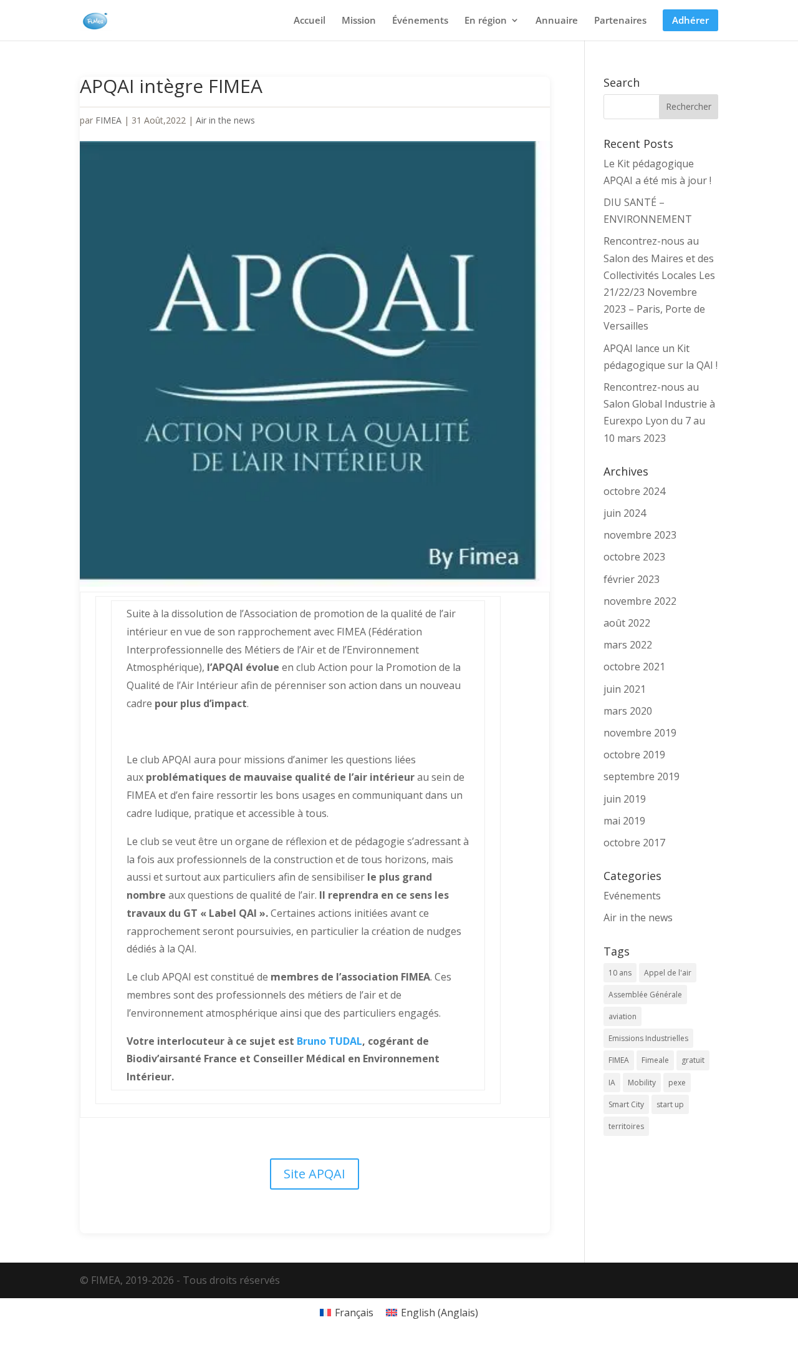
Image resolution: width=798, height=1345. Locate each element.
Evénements (632, 895)
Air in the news (225, 120)
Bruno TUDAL (329, 1041)
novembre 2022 (639, 601)
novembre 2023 (639, 535)
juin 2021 (624, 689)
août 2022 (626, 623)
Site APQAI (314, 1173)
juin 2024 (624, 513)
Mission (359, 21)
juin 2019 (624, 799)
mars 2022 (627, 645)
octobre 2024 (634, 491)
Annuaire (557, 21)
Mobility (642, 1082)
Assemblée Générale (645, 994)
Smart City (626, 1104)
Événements (420, 21)
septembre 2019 (641, 776)
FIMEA (108, 120)
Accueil (309, 21)
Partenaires (620, 21)
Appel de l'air (667, 972)
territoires (626, 1126)
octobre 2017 (634, 842)
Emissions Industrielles (648, 1038)
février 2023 (631, 579)
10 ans (620, 972)
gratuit (692, 1060)
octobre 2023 (634, 557)
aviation (622, 1016)
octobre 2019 (634, 754)
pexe (677, 1082)
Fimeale (655, 1060)
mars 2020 (627, 711)
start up (670, 1104)
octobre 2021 (634, 666)
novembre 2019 (639, 733)
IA (611, 1082)
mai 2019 (624, 821)
